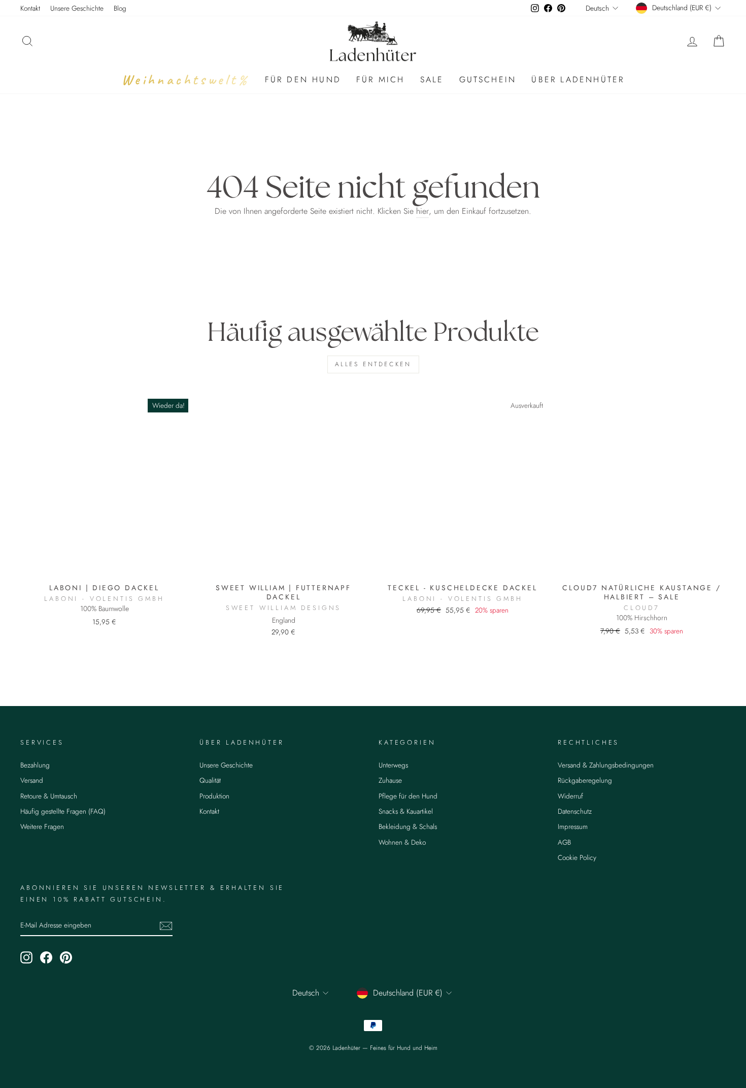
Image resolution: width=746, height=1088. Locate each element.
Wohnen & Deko (402, 842)
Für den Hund (303, 79)
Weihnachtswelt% (186, 79)
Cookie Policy (577, 857)
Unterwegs (393, 765)
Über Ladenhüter (577, 79)
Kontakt (30, 8)
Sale (432, 79)
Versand (31, 780)
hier (422, 211)
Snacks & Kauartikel (406, 811)
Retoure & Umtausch (48, 796)
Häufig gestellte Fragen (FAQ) (63, 811)
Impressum (573, 826)
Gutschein (488, 79)
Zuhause (390, 780)
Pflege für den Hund (408, 796)
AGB (564, 842)
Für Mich (380, 79)
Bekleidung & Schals (408, 826)
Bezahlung (35, 765)
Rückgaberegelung (585, 780)
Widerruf (570, 796)
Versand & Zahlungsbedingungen (606, 765)
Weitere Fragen (42, 826)
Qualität (210, 780)
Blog (120, 8)
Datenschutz (575, 811)
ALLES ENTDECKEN (373, 364)
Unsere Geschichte (77, 8)
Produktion (214, 796)
